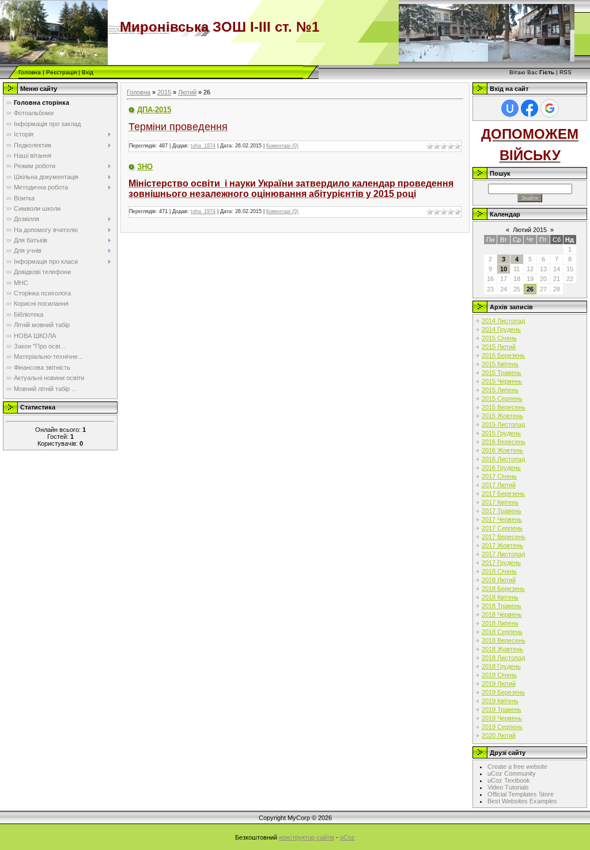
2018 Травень (501, 605)
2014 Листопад (503, 320)
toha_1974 (203, 146)
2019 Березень (503, 692)
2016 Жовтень (502, 450)
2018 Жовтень (502, 649)
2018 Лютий (499, 579)
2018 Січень (499, 571)
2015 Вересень (503, 407)
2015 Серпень (502, 398)
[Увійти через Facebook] (529, 108)
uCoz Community (511, 773)
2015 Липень (500, 389)
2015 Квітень (500, 364)
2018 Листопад (503, 657)
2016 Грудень (501, 467)
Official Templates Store (520, 794)
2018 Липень (500, 623)
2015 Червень (502, 381)
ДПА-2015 (154, 109)
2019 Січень (499, 674)
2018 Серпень (502, 631)
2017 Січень (499, 476)
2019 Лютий (499, 683)
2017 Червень (502, 519)
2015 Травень (501, 372)
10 (503, 268)
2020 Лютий (499, 735)
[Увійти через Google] (549, 108)
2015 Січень (499, 338)
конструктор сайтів (306, 837)
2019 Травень (501, 709)
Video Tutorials (508, 787)
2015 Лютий (499, 346)
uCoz (347, 837)
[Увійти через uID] (510, 108)
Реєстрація (61, 72)
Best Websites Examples (522, 801)
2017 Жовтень (502, 545)
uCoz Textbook (508, 780)
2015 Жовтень (502, 415)
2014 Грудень (501, 329)
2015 (164, 92)
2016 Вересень (503, 441)
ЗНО (145, 166)
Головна (29, 72)
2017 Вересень (503, 536)
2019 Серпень (502, 726)
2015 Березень (503, 355)
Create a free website (517, 766)
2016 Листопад (503, 459)
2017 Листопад (503, 554)
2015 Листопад (503, 424)
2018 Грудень (501, 666)
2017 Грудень (501, 562)
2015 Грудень (501, 433)
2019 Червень (502, 718)
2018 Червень (502, 614)
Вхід (87, 72)
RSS (565, 72)
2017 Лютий (499, 484)
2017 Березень (503, 493)
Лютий (187, 92)
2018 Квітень (500, 597)
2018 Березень (503, 588)
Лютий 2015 (530, 229)
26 (530, 289)
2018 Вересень (503, 640)
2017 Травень (501, 510)
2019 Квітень (500, 700)
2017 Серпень (502, 528)
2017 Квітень (500, 502)
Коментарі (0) (282, 146)
